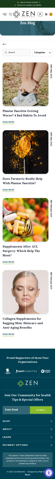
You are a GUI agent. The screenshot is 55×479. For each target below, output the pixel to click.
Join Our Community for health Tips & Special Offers (27, 397)
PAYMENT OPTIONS (15, 445)
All (5, 44)
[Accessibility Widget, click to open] (49, 473)
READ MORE (8, 122)
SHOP (6, 421)
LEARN (7, 437)
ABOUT (7, 429)
